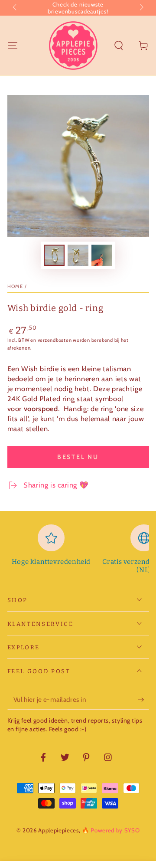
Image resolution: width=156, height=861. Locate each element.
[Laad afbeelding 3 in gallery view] (101, 255)
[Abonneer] (143, 699)
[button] (119, 45)
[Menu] (12, 45)
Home (15, 286)
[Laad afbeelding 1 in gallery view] (54, 255)
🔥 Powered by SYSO (111, 830)
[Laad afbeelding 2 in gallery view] (78, 255)
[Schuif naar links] (15, 8)
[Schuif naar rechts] (141, 8)
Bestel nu (78, 457)
